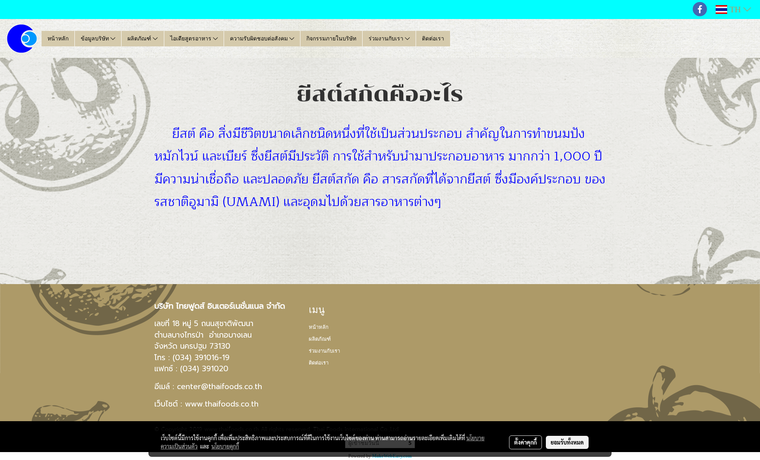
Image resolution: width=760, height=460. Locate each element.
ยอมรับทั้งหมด (567, 442)
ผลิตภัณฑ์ (140, 39)
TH (735, 9)
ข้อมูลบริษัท (95, 39)
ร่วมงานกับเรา (387, 39)
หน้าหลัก (58, 39)
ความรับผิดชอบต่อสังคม (259, 39)
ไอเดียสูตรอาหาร (191, 39)
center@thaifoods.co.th (219, 386)
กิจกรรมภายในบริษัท (331, 39)
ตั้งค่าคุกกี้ (525, 442)
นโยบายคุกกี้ (225, 446)
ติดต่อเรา (433, 39)
